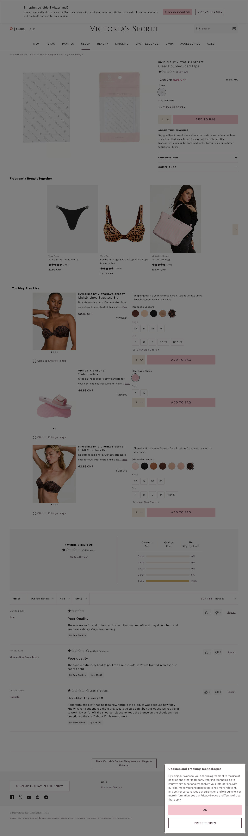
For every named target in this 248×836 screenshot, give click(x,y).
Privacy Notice (209, 795)
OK (205, 809)
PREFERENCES (205, 823)
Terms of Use (232, 795)
